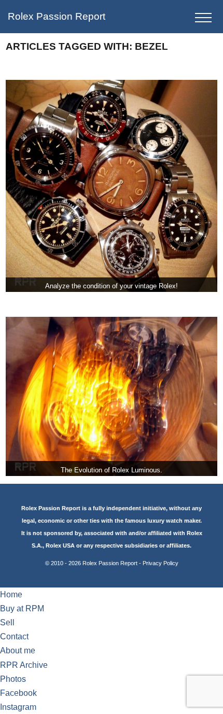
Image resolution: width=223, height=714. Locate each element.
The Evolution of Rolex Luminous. (111, 470)
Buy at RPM (22, 608)
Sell (7, 622)
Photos (13, 679)
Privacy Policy (160, 563)
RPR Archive (24, 665)
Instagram (18, 707)
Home (11, 594)
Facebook (18, 693)
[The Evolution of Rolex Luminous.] (112, 396)
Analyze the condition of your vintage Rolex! (111, 286)
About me (17, 650)
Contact (14, 636)
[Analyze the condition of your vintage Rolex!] (112, 186)
